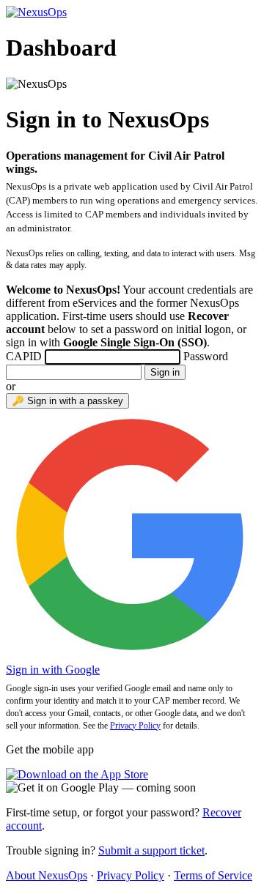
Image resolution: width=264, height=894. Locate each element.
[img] (101, 787)
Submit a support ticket (151, 850)
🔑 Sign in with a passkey (67, 400)
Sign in (165, 372)
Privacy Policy (135, 725)
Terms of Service (213, 875)
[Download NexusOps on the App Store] (77, 774)
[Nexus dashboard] (36, 12)
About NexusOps (46, 875)
